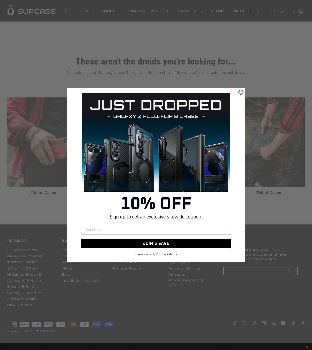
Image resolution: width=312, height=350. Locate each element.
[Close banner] (307, 346)
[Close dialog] (241, 92)
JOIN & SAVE (156, 244)
